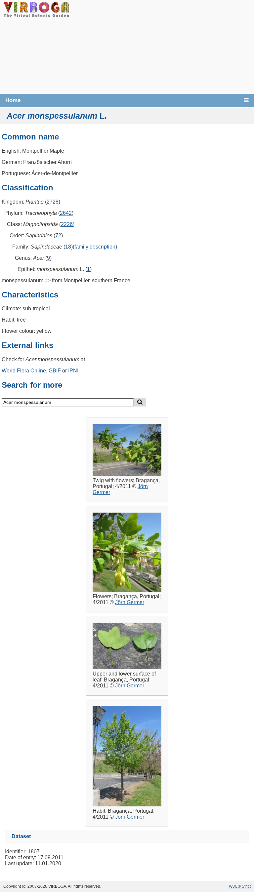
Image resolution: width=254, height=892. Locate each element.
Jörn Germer (129, 602)
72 (58, 235)
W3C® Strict (240, 886)
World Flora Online (24, 370)
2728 (53, 202)
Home (13, 100)
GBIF (55, 370)
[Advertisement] (161, 46)
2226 (67, 224)
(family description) (95, 247)
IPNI (73, 370)
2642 (66, 213)
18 (68, 247)
